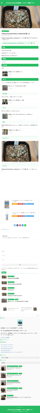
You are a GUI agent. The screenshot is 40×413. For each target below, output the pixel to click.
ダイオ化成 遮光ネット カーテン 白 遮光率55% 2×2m (22, 200)
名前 (3, 251)
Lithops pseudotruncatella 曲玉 (15, 284)
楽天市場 (20, 203)
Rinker (15, 201)
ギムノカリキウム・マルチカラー (7, 344)
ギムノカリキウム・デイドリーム (7, 346)
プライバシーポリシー (20, 407)
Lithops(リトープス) (6, 229)
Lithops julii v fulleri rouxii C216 (15, 295)
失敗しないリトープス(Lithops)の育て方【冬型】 (18, 301)
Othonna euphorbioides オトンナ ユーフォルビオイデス (11, 352)
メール (3, 255)
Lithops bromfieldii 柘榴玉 (13, 278)
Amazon (15, 203)
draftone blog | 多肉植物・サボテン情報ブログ (20, 3)
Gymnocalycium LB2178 (5, 350)
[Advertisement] (20, 185)
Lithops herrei (11, 289)
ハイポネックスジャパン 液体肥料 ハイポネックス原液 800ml (23, 212)
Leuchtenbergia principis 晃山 (6, 348)
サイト (3, 259)
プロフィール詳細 (5, 337)
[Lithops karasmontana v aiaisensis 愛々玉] (23, 225)
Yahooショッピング (29, 203)
